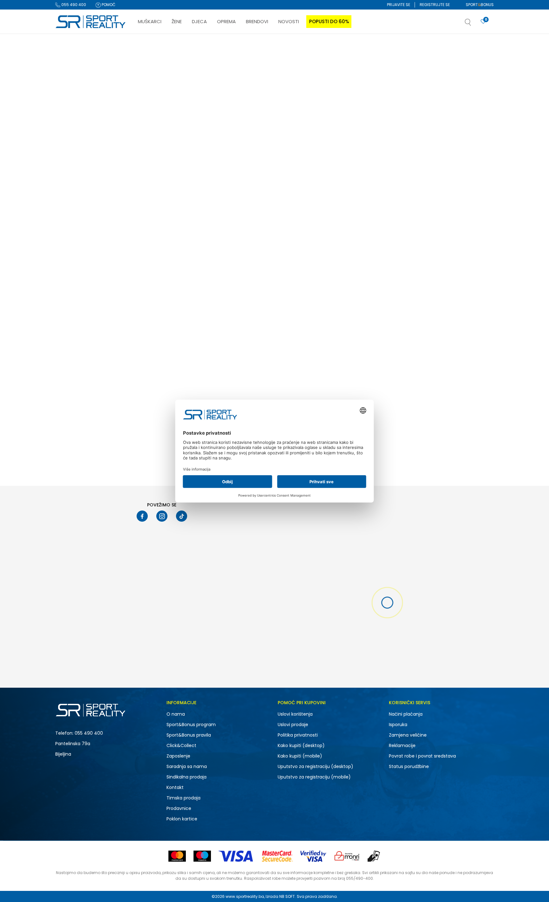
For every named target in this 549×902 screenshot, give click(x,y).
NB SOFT (287, 896)
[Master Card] (177, 856)
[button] (474, 24)
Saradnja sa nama (186, 766)
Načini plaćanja (406, 714)
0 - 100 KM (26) (75, 403)
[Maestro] (202, 856)
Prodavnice (178, 808)
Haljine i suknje (72, 132)
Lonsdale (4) (73, 259)
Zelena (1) (70, 331)
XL (99, 367)
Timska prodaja (183, 798)
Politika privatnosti (298, 735)
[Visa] (236, 856)
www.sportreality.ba (245, 896)
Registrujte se (435, 4)
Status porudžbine (409, 766)
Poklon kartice (181, 819)
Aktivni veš (68, 124)
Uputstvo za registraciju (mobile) (314, 777)
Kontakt (175, 787)
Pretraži (88, 457)
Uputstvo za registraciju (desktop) (315, 766)
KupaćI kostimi (72, 141)
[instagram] (161, 516)
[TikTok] (181, 516)
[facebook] (142, 516)
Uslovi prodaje (293, 724)
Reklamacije (402, 745)
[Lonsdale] (144, 179)
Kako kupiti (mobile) (300, 756)
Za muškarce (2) (77, 194)
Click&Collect (181, 745)
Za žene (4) (71, 203)
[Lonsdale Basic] (360, 144)
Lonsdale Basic (333, 198)
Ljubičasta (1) (73, 323)
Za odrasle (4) (75, 287)
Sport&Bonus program (191, 724)
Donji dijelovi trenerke (78, 107)
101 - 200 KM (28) (77, 412)
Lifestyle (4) (72, 231)
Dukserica (69, 99)
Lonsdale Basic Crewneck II (163, 198)
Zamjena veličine (408, 735)
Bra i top (66, 149)
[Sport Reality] (90, 22)
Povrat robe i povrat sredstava (422, 756)
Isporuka (398, 724)
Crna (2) (69, 314)
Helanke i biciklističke (79, 116)
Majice (66, 83)
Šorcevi (65, 91)
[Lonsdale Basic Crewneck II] (177, 144)
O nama (175, 714)
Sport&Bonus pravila (188, 735)
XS (66, 375)
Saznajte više (340, 47)
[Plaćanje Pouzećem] (374, 856)
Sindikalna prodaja (186, 777)
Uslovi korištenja (295, 714)
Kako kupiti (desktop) (301, 745)
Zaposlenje (178, 756)
